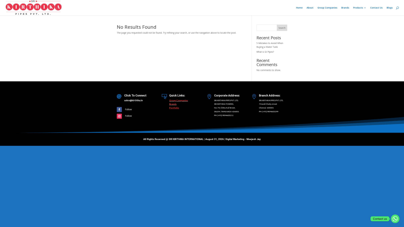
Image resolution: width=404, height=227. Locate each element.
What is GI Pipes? (265, 51)
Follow (128, 109)
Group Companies (327, 8)
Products (358, 8)
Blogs (390, 8)
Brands (345, 8)
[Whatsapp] (395, 219)
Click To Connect (135, 95)
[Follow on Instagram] (119, 116)
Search (282, 27)
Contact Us (376, 8)
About (310, 8)
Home (299, 8)
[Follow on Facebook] (119, 109)
